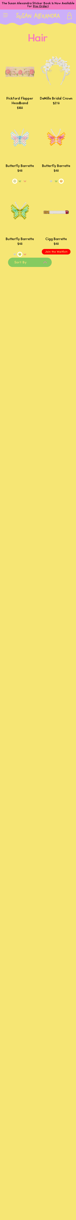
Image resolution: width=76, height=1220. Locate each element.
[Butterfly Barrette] (19, 138)
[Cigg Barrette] (56, 212)
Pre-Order (40, 6)
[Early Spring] (19, 181)
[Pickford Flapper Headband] (19, 71)
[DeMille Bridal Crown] (56, 71)
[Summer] (24, 181)
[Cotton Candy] (14, 181)
